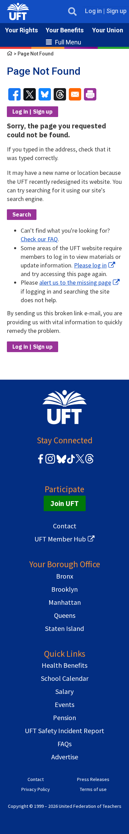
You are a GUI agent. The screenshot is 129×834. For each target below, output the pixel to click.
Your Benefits (65, 30)
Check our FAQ (39, 239)
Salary (64, 691)
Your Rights (21, 30)
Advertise (64, 756)
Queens (64, 615)
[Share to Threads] (60, 94)
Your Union (107, 30)
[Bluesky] (60, 464)
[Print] (90, 94)
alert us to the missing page (75, 282)
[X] (80, 462)
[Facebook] (40, 462)
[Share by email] (75, 94)
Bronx (64, 576)
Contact (64, 525)
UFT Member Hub (60, 539)
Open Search (72, 11)
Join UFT (65, 503)
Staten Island (64, 628)
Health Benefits (64, 665)
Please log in (90, 265)
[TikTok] (70, 462)
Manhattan (65, 602)
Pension (64, 717)
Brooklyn (64, 589)
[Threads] (89, 462)
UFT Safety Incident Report (64, 730)
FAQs (64, 743)
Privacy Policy (35, 789)
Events (64, 704)
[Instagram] (50, 462)
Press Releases (93, 779)
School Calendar (64, 678)
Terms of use (93, 789)
